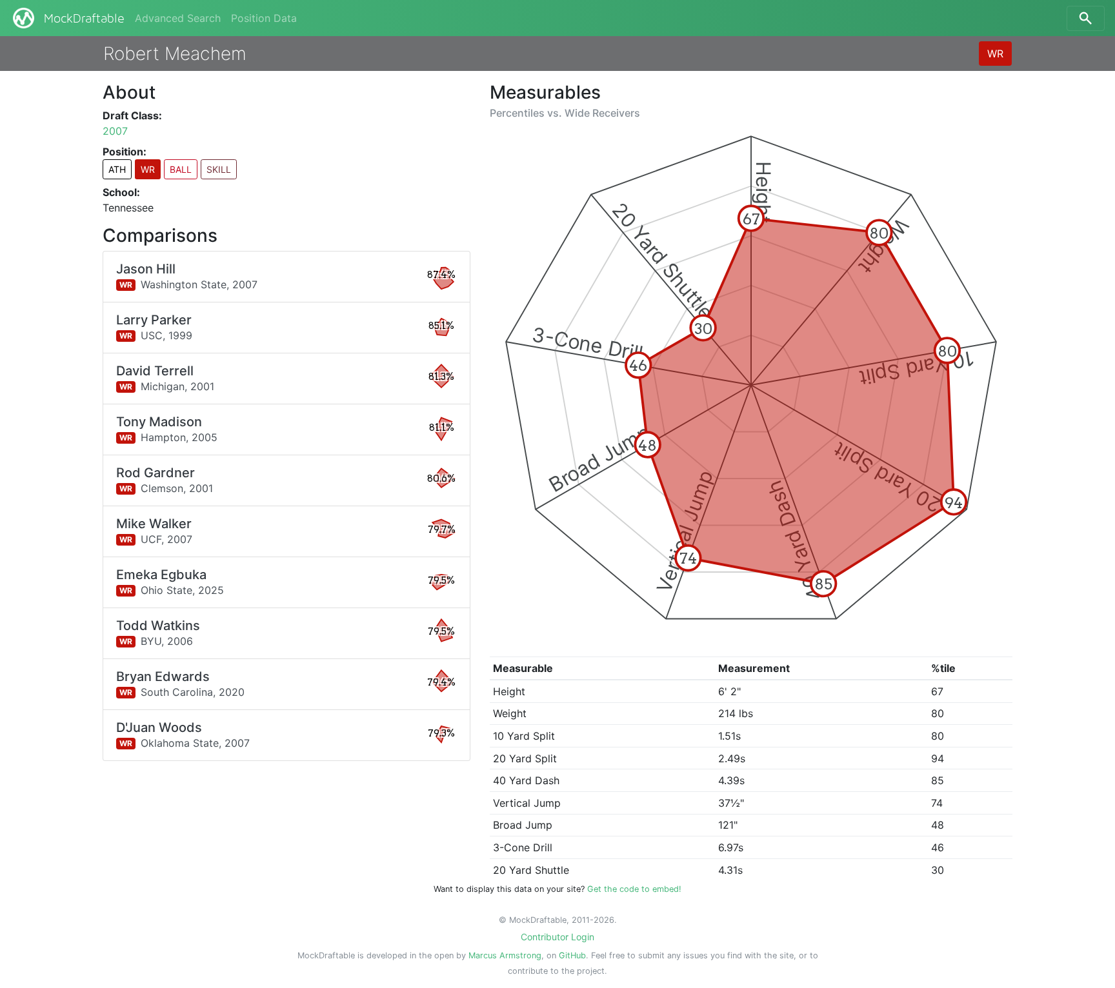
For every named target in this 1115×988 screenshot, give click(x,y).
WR (995, 53)
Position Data (264, 18)
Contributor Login (557, 936)
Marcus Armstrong (504, 955)
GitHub (572, 955)
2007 (115, 130)
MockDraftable (84, 18)
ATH (117, 169)
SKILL (218, 169)
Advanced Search (178, 18)
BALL (181, 169)
